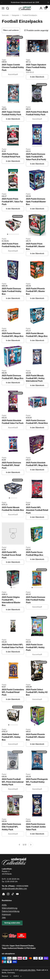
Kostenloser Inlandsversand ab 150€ (25, 2)
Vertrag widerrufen (12, 923)
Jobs (4, 917)
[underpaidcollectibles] (24, 8)
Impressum (6, 914)
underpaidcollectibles (27, 970)
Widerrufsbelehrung (9, 908)
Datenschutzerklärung (10, 911)
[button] (7, 8)
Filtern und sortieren (11, 30)
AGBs (4, 905)
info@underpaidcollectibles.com (14, 888)
